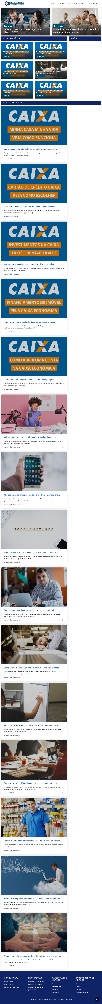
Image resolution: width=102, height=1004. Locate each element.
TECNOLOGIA (92, 3)
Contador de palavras (35, 984)
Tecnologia (55, 992)
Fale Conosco (8, 984)
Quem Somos (9, 981)
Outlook (78, 989)
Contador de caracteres (36, 981)
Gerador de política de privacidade (35, 989)
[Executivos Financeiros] (14, 3)
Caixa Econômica (82, 992)
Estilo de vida (56, 987)
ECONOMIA (61, 3)
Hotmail (78, 987)
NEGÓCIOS (82, 3)
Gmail (78, 984)
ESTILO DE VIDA (71, 3)
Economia (8, 26)
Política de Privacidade (11, 987)
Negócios (55, 989)
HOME (53, 3)
